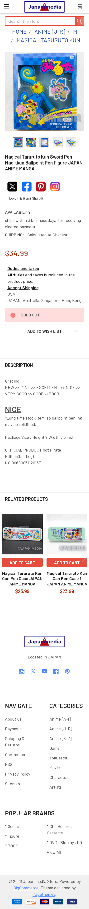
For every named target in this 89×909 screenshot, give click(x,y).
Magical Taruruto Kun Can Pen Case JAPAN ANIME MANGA (22, 578)
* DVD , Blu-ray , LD (64, 842)
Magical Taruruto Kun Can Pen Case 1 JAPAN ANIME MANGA (67, 578)
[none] (44, 91)
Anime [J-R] (60, 728)
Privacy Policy (17, 774)
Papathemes (44, 894)
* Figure (12, 836)
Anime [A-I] (60, 719)
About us (13, 719)
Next (84, 557)
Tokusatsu (58, 757)
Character (58, 777)
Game (54, 748)
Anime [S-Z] (60, 738)
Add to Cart (22, 562)
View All (54, 852)
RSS (8, 764)
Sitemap (12, 783)
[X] (33, 671)
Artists (55, 787)
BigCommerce (25, 887)
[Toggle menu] (6, 6)
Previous (4, 557)
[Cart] (81, 6)
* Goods (12, 826)
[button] (44, 331)
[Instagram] (22, 671)
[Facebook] (56, 671)
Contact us (15, 754)
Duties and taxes (23, 268)
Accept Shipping (23, 287)
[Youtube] (44, 671)
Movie (54, 767)
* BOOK (11, 845)
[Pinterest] (67, 671)
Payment (13, 728)
